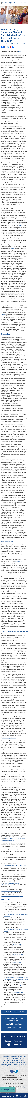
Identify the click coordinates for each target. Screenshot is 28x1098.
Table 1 (20, 225)
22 (9, 43)
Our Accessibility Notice (9, 1083)
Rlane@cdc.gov (19, 561)
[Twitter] (7, 47)
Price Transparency (22, 1086)
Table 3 (3, 314)
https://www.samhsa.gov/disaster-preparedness (13, 865)
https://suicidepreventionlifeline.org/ (10, 891)
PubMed (19, 944)
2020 (11, 43)
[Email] (13, 47)
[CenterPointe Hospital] (8, 3)
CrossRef (15, 944)
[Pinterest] (10, 47)
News (7, 1006)
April (7, 43)
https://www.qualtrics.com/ (9, 738)
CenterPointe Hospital (19, 43)
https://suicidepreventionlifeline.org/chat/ (12, 896)
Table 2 (12, 248)
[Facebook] (5, 47)
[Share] (2, 47)
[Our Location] (21, 1095)
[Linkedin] (16, 1071)
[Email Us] (17, 1095)
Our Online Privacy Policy (14, 1085)
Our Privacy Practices (19, 1083)
